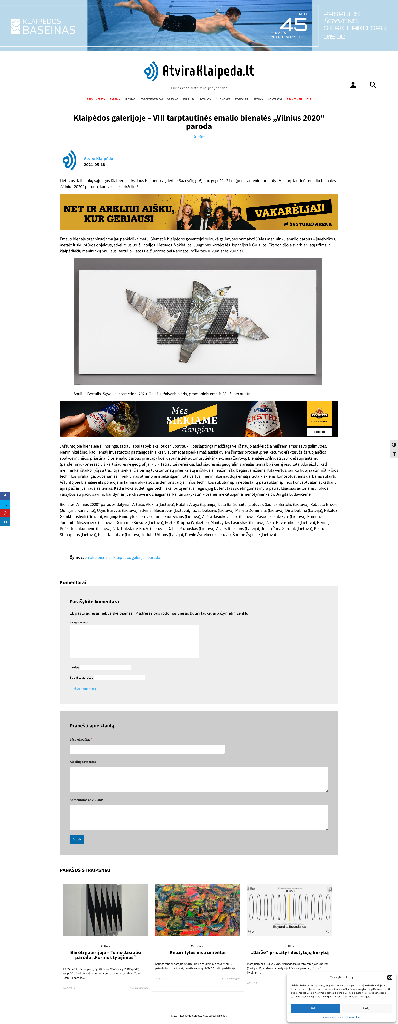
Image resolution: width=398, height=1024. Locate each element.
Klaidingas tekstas (83, 762)
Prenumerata (96, 99)
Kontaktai (275, 99)
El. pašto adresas (81, 677)
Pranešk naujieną (299, 99)
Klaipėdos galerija (129, 557)
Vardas (74, 667)
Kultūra (189, 99)
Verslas (172, 99)
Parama (115, 99)
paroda (153, 557)
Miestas (130, 99)
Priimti (315, 1008)
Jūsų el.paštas (81, 740)
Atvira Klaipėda (98, 159)
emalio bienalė (97, 557)
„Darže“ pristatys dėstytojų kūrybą (289, 952)
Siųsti (77, 839)
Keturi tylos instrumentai (198, 952)
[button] (390, 977)
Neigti (367, 1008)
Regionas (241, 99)
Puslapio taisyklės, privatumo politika (341, 1017)
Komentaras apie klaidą (86, 800)
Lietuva (258, 99)
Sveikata (205, 99)
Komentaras (79, 623)
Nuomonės (223, 99)
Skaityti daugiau (139, 988)
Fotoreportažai (151, 99)
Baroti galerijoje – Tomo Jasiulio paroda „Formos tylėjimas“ (105, 955)
